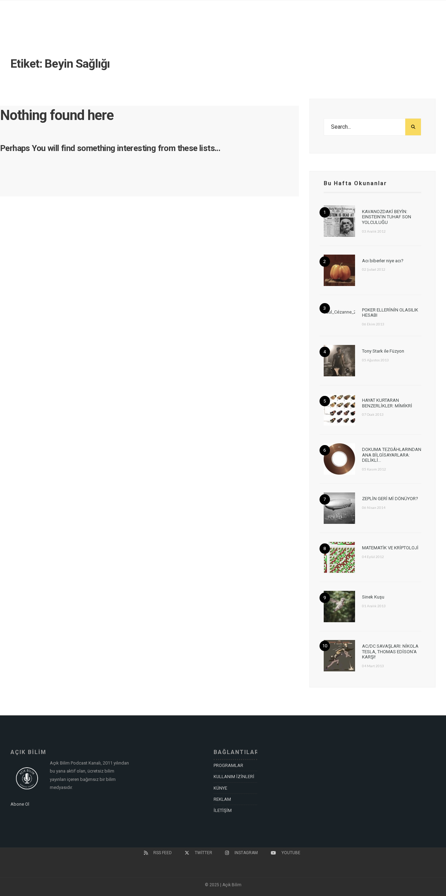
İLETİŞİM (223, 810)
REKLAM (222, 799)
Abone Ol (19, 804)
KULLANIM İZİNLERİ (234, 776)
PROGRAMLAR (228, 765)
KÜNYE (220, 788)
